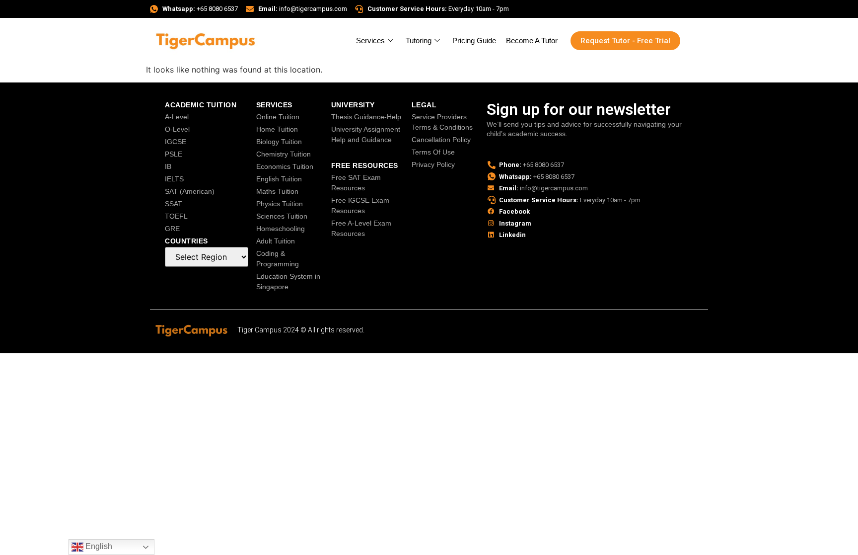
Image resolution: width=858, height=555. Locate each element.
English (97, 546)
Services (370, 40)
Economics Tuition (284, 166)
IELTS (174, 179)
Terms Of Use (433, 152)
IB (168, 166)
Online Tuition (277, 117)
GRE (172, 229)
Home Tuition (277, 129)
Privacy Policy (433, 164)
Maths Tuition (277, 191)
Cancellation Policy (441, 140)
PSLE (173, 154)
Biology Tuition (279, 142)
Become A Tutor (532, 40)
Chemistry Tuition (283, 154)
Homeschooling (280, 229)
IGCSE (175, 142)
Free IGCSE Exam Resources (360, 205)
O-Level (177, 129)
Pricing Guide (474, 40)
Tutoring (418, 40)
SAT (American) (189, 191)
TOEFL (176, 216)
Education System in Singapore (288, 281)
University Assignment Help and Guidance (365, 134)
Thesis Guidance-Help (366, 117)
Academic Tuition (200, 105)
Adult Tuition (275, 241)
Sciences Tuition (281, 216)
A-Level (177, 117)
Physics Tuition (279, 204)
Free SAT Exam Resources (356, 182)
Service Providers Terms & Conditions (442, 122)
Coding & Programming (277, 258)
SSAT (173, 204)
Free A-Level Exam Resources (361, 228)
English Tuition (279, 179)
